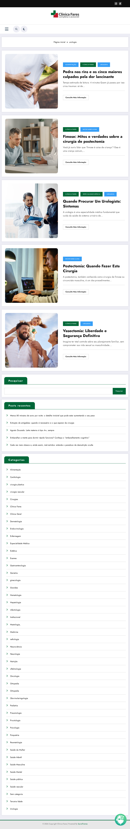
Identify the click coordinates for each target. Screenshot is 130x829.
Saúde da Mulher (17, 749)
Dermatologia (16, 521)
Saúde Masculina (90, 129)
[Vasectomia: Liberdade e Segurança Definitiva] (31, 340)
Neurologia (15, 654)
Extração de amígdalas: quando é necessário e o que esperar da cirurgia (42, 422)
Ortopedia (14, 683)
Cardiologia (15, 477)
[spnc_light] (24, 29)
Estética (13, 550)
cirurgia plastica (17, 484)
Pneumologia (15, 713)
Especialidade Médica (91, 194)
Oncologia (14, 676)
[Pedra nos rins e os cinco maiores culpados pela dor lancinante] (31, 81)
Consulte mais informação (76, 97)
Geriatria (14, 573)
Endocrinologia (17, 528)
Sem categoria (16, 794)
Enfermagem (15, 536)
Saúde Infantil (16, 757)
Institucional (15, 617)
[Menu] (6, 29)
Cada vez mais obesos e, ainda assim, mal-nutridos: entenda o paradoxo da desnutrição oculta (51, 445)
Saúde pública (16, 779)
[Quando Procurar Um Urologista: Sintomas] (31, 210)
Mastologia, (15, 624)
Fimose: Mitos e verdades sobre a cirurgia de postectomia (92, 139)
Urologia (104, 65)
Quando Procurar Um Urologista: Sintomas (92, 204)
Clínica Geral (15, 514)
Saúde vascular (16, 786)
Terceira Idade (16, 801)
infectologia (15, 609)
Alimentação (70, 65)
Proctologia (15, 720)
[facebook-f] (120, 3)
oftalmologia (15, 668)
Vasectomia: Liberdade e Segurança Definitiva (85, 333)
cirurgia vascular (17, 491)
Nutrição (14, 661)
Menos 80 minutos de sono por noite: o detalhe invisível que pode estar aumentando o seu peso (52, 415)
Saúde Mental (16, 772)
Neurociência (16, 646)
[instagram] (115, 3)
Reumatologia (16, 742)
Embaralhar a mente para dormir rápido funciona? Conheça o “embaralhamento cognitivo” (50, 437)
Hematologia (15, 595)
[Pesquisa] (16, 29)
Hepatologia (15, 602)
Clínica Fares (88, 65)
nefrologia (14, 639)
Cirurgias (14, 499)
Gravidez (14, 587)
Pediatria (14, 705)
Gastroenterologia (18, 565)
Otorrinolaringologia (19, 698)
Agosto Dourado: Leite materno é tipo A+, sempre (32, 430)
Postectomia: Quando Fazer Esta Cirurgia (91, 269)
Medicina (14, 632)
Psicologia (14, 727)
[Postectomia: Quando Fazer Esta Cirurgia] (31, 275)
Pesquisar (15, 381)
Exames (13, 558)
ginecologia (15, 580)
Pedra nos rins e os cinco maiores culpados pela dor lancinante (92, 74)
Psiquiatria (14, 735)
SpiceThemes (83, 824)
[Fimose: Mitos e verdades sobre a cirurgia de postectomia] (31, 145)
